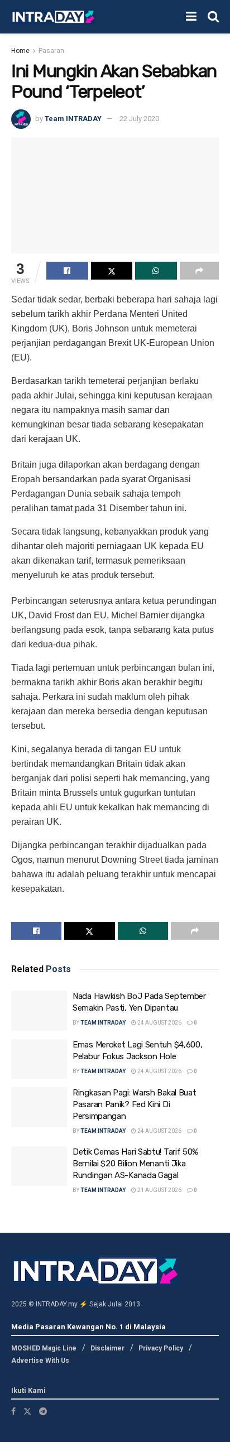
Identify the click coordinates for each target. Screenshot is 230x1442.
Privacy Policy (160, 1348)
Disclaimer (107, 1348)
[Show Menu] (191, 16)
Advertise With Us (40, 1360)
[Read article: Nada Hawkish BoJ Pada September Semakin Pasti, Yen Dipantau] (39, 1011)
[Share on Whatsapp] (156, 271)
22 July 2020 (139, 118)
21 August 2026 (158, 1190)
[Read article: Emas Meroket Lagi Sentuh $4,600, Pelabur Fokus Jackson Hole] (39, 1059)
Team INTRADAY (73, 118)
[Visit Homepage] (53, 17)
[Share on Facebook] (67, 271)
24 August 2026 (158, 1023)
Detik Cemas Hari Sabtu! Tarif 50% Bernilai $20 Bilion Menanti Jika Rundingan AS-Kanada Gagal (135, 1163)
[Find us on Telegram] (43, 1411)
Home (20, 51)
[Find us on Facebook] (13, 1411)
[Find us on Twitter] (27, 1411)
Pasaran (51, 51)
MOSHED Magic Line (43, 1348)
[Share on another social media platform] (199, 271)
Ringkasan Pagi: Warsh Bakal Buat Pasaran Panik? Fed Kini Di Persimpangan (134, 1104)
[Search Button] (213, 16)
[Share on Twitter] (112, 271)
